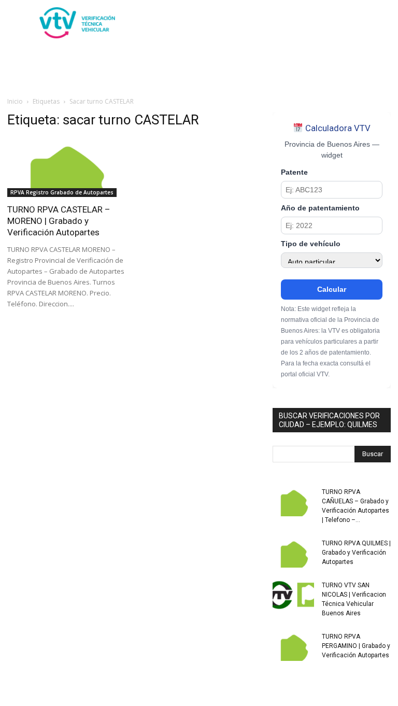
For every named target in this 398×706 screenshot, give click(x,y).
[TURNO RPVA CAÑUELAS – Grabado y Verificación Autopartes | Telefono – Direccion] (293, 501)
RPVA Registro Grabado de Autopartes (61, 192)
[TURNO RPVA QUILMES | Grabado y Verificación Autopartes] (293, 553)
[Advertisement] (269, 22)
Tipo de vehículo (310, 244)
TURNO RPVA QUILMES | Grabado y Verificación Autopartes (356, 553)
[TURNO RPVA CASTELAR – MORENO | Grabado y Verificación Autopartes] (66, 167)
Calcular (331, 289)
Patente (294, 172)
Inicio (15, 101)
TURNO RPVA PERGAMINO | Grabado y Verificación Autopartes (356, 646)
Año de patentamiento (320, 208)
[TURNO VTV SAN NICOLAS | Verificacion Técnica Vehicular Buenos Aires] (293, 595)
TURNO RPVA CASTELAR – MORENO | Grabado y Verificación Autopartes (58, 220)
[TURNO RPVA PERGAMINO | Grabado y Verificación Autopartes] (293, 646)
